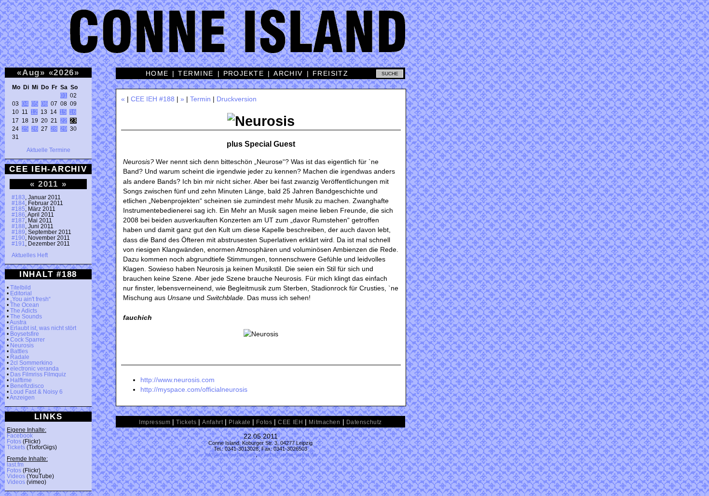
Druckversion (237, 99)
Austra (18, 322)
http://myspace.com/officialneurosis (193, 389)
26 (34, 129)
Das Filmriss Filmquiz (38, 374)
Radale (19, 357)
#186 (18, 215)
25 (25, 129)
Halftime (21, 380)
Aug (31, 72)
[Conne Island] (354, 39)
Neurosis (22, 345)
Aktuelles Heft (30, 255)
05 (34, 104)
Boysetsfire (24, 334)
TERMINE (195, 73)
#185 (18, 209)
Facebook (20, 436)
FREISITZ (331, 73)
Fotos (14, 441)
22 (63, 121)
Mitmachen (324, 422)
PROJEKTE (243, 73)
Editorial (21, 293)
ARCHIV (288, 73)
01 (63, 95)
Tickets (16, 447)
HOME (157, 73)
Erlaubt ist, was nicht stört (43, 328)
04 (25, 104)
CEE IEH (290, 422)
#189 (18, 232)
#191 (18, 244)
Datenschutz (364, 422)
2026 (64, 72)
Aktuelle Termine (48, 150)
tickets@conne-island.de (287, 454)
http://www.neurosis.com (177, 380)
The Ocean (24, 305)
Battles (19, 351)
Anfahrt (212, 422)
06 (44, 104)
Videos (16, 476)
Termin (200, 99)
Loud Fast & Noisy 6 (36, 392)
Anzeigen (22, 397)
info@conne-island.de (230, 454)
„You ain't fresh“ (30, 299)
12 (34, 112)
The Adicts (23, 311)
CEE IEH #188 (153, 99)
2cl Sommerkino (31, 363)
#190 (18, 238)
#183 (18, 197)
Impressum (154, 422)
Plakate (239, 422)
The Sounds (26, 316)
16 (72, 112)
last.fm (15, 465)
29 (63, 129)
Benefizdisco (27, 386)
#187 (18, 220)
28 (54, 129)
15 (63, 112)
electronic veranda (34, 369)
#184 (18, 203)
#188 (18, 226)
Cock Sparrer (27, 340)
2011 (48, 184)
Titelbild (20, 287)
